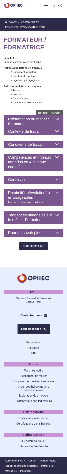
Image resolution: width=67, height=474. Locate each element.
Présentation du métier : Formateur (28, 121)
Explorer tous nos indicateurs (33, 401)
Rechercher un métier (33, 376)
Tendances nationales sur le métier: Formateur (30, 217)
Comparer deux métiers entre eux (33, 381)
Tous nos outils (33, 370)
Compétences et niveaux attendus (29, 162)
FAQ (33, 353)
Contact (32, 461)
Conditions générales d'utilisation (21, 466)
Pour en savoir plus (24, 233)
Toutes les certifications (33, 418)
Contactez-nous (31, 315)
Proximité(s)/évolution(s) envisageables (29, 197)
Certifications (19, 179)
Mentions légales (47, 461)
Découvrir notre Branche (33, 446)
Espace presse (31, 329)
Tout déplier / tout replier (49, 113)
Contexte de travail (24, 131)
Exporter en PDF (33, 245)
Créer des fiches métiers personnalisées (33, 388)
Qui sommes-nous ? (33, 441)
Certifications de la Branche (33, 423)
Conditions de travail (25, 144)
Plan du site (26, 471)
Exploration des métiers (33, 395)
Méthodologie (48, 466)
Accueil (13, 21)
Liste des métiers (30, 21)
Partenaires (33, 342)
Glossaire (33, 348)
